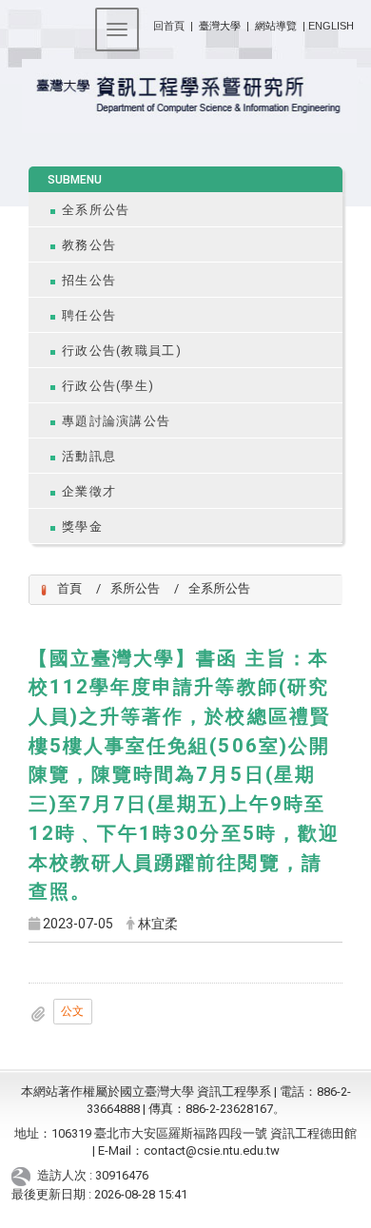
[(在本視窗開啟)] (185, 96)
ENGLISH (331, 25)
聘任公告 (89, 315)
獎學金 (82, 526)
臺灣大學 (221, 25)
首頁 (69, 588)
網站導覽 (276, 25)
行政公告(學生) (108, 386)
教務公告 (89, 245)
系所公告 (135, 588)
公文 (72, 1011)
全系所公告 (95, 210)
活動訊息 (89, 456)
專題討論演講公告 (116, 421)
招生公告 (89, 280)
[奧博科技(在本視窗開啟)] (24, 1176)
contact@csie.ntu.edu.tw (212, 1150)
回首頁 (169, 25)
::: (146, 22)
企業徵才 (89, 491)
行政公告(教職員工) (122, 350)
